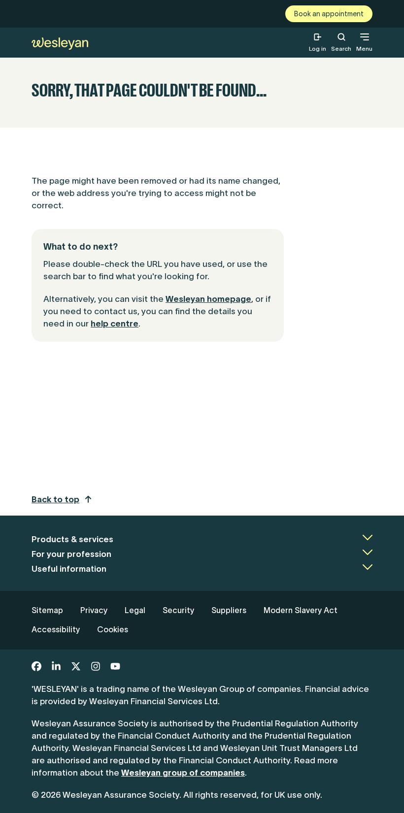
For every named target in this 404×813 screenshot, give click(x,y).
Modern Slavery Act (300, 610)
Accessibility (56, 629)
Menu (364, 48)
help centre (114, 323)
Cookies (112, 629)
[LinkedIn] (56, 666)
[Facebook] (36, 666)
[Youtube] (115, 666)
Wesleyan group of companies (183, 772)
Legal (135, 610)
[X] (76, 666)
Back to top (55, 499)
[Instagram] (96, 666)
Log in (317, 48)
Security (178, 610)
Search (341, 43)
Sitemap (47, 610)
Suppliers (228, 610)
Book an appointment (329, 14)
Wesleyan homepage (208, 298)
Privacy (93, 610)
